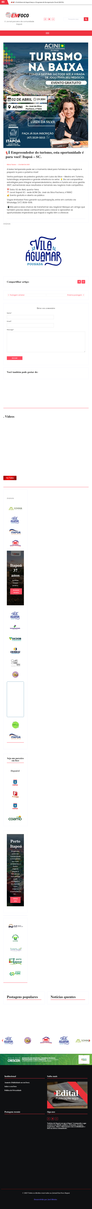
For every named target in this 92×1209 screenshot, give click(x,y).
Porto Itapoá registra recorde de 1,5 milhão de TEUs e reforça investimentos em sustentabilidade (23, 393)
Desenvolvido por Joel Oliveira (45, 1199)
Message (10, 330)
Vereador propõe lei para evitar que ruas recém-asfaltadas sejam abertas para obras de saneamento (77, 1018)
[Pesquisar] (86, 19)
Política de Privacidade (12, 1090)
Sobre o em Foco (10, 1086)
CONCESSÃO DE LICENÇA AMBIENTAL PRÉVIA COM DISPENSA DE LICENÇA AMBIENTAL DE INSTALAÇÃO (65, 393)
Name (9, 313)
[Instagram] (45, 19)
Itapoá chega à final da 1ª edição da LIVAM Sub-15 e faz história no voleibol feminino (57, 1018)
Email (9, 321)
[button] (2, 1040)
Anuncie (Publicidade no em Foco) (17, 1082)
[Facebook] (49, 19)
